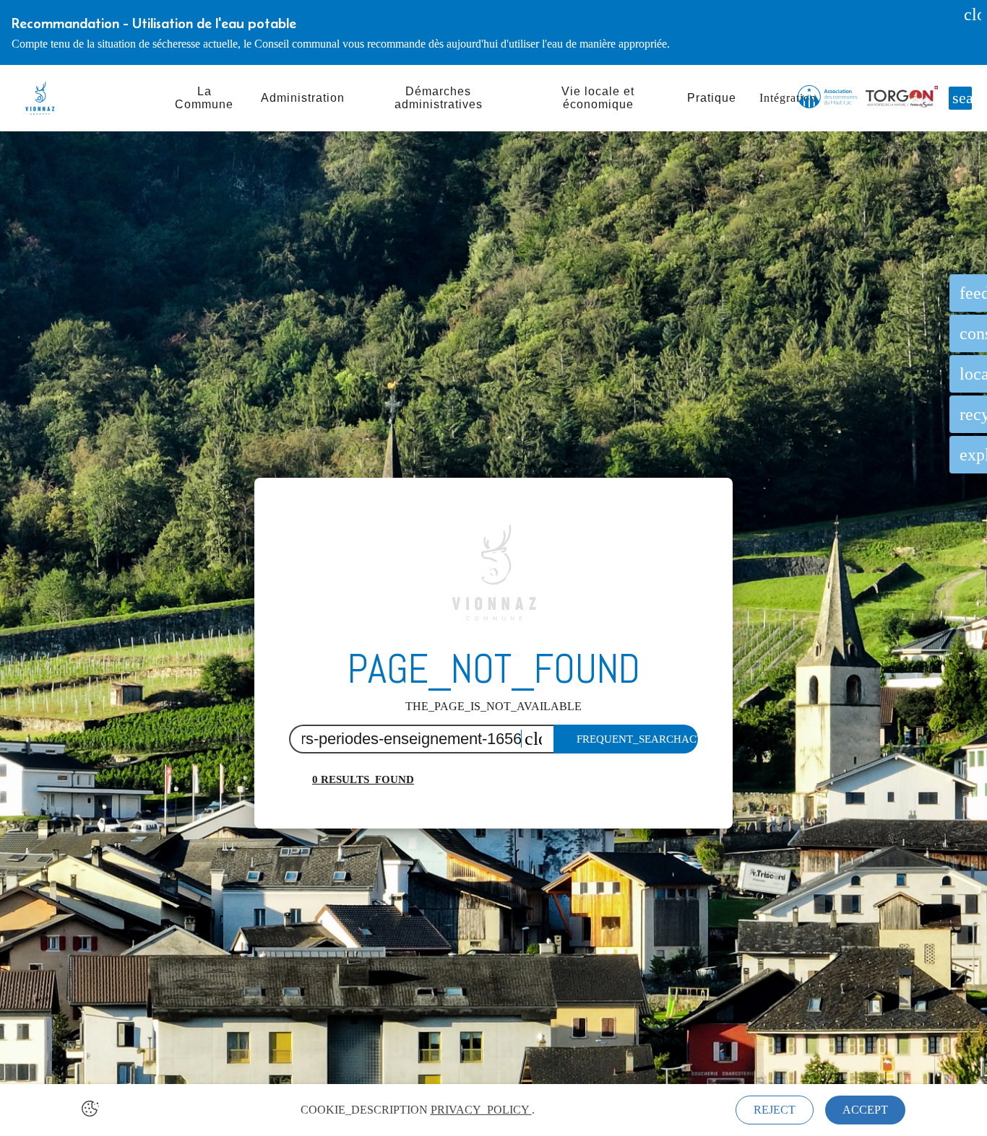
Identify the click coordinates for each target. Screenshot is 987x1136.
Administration (303, 98)
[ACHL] (827, 98)
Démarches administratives (439, 97)
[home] (40, 98)
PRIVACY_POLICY (481, 1110)
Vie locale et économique (597, 97)
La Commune (204, 97)
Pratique (711, 98)
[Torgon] (901, 98)
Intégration (787, 98)
